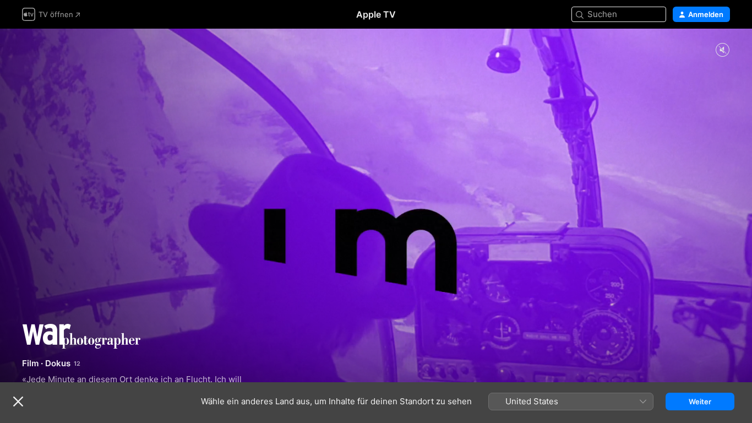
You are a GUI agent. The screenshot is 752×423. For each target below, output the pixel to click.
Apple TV (376, 14)
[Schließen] (18, 401)
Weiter (700, 401)
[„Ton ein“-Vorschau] (722, 50)
